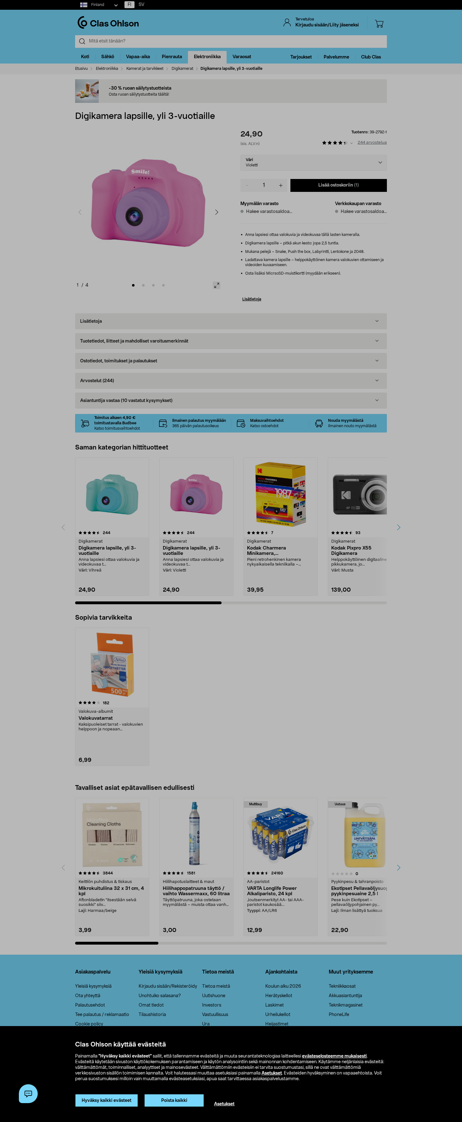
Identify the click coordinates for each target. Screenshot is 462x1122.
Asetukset (271, 1073)
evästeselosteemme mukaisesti (334, 1056)
